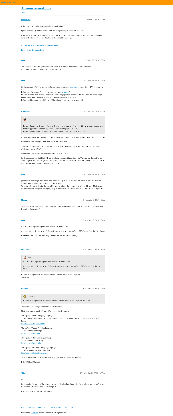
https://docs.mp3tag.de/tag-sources (34, 353)
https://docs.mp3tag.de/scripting (33, 324)
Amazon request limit (36, 8)
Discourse (34, 413)
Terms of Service (55, 407)
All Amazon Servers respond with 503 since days (39, 45)
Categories (32, 407)
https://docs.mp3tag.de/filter (31, 343)
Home (23, 407)
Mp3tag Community (8, 2)
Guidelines (42, 407)
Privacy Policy (69, 407)
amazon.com (74, 87)
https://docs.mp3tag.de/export (32, 333)
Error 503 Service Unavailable (32, 50)
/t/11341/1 (25, 238)
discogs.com (64, 92)
